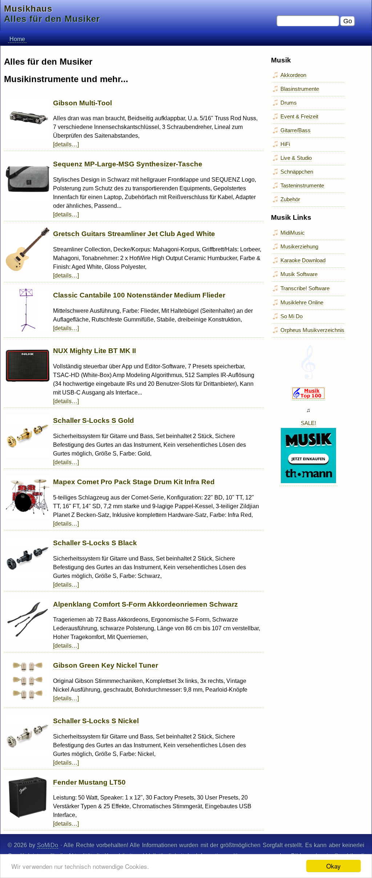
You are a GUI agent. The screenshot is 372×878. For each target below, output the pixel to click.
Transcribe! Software (304, 288)
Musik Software (299, 274)
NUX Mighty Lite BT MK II (94, 351)
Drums (288, 103)
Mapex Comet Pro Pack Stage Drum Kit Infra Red (134, 482)
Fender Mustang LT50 (89, 782)
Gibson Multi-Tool (82, 103)
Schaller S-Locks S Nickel (96, 721)
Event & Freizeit (299, 116)
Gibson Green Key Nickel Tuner (105, 665)
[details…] (66, 144)
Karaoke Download (303, 260)
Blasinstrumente (299, 89)
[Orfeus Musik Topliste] (308, 397)
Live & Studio (296, 158)
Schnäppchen (296, 172)
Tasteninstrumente (302, 185)
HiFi (285, 144)
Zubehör (290, 199)
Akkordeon (293, 75)
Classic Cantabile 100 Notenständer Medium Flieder (139, 295)
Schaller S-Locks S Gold (93, 420)
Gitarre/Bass (295, 130)
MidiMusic (292, 233)
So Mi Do (291, 316)
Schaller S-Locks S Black (95, 543)
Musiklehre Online (301, 302)
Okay (333, 865)
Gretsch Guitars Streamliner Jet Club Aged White (134, 234)
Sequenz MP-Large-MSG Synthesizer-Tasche (127, 164)
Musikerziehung (299, 246)
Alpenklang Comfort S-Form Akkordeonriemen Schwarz (145, 604)
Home (17, 39)
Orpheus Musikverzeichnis (312, 330)
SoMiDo (47, 845)
